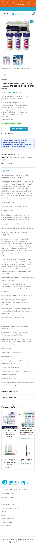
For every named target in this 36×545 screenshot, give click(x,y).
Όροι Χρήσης (5, 526)
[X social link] (9, 163)
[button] (3, 36)
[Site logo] (18, 13)
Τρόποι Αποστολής (7, 519)
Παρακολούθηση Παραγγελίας (11, 508)
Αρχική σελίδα (6, 68)
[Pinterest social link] (12, 163)
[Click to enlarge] (5, 50)
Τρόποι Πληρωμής (7, 522)
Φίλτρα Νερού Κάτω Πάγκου (10, 71)
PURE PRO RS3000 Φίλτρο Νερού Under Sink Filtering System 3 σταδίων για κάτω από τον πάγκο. (26, 432)
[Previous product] (2, 75)
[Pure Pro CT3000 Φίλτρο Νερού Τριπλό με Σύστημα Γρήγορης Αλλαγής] (9, 449)
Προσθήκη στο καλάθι (19, 129)
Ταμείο (3, 512)
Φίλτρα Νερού (25, 68)
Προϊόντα (16, 68)
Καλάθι (3, 515)
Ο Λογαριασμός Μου (8, 505)
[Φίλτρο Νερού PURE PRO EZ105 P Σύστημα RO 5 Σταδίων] (9, 420)
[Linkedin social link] (14, 163)
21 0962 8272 (8, 493)
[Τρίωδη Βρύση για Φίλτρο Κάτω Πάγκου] (26, 449)
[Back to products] (5, 75)
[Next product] (7, 75)
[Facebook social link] (7, 163)
